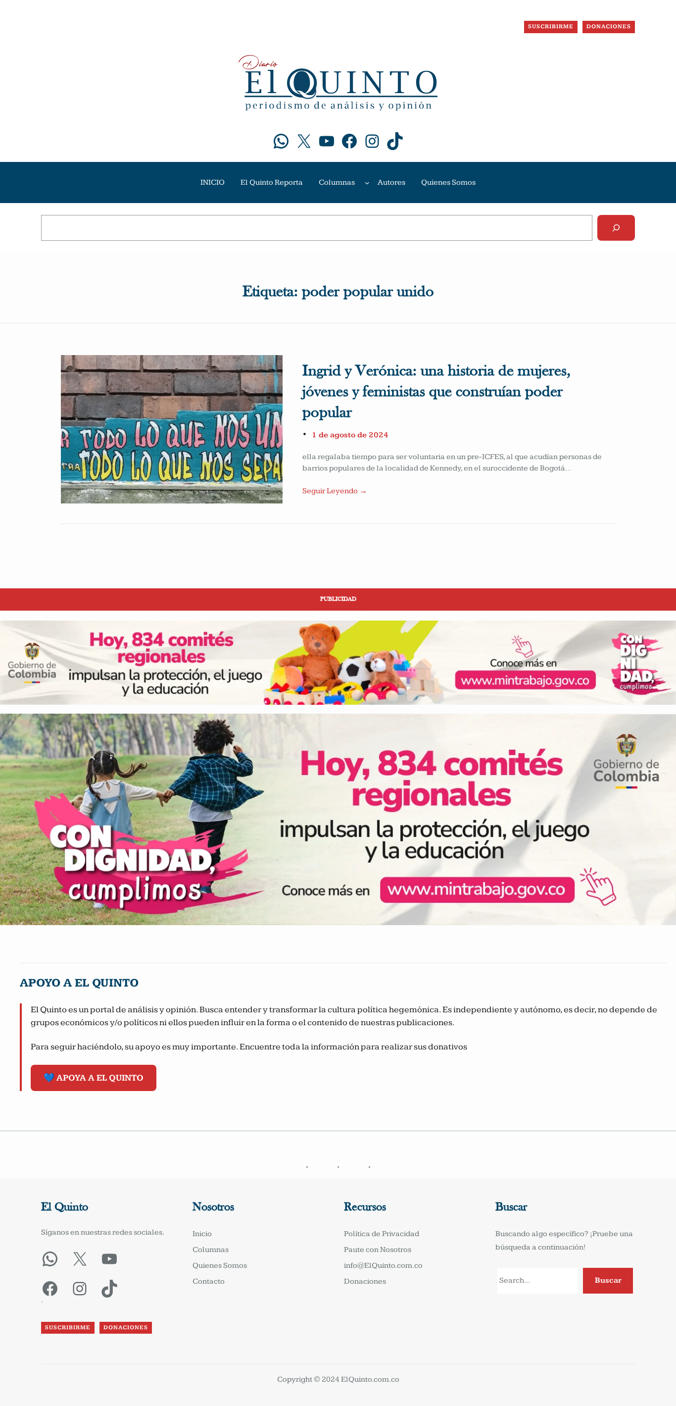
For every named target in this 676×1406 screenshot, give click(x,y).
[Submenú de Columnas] (367, 182)
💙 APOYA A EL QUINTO (94, 1078)
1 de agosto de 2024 (350, 435)
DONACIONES (608, 26)
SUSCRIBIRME (551, 26)
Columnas (337, 182)
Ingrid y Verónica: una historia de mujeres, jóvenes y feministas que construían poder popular (436, 392)
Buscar (608, 1280)
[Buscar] (616, 228)
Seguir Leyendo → (334, 491)
